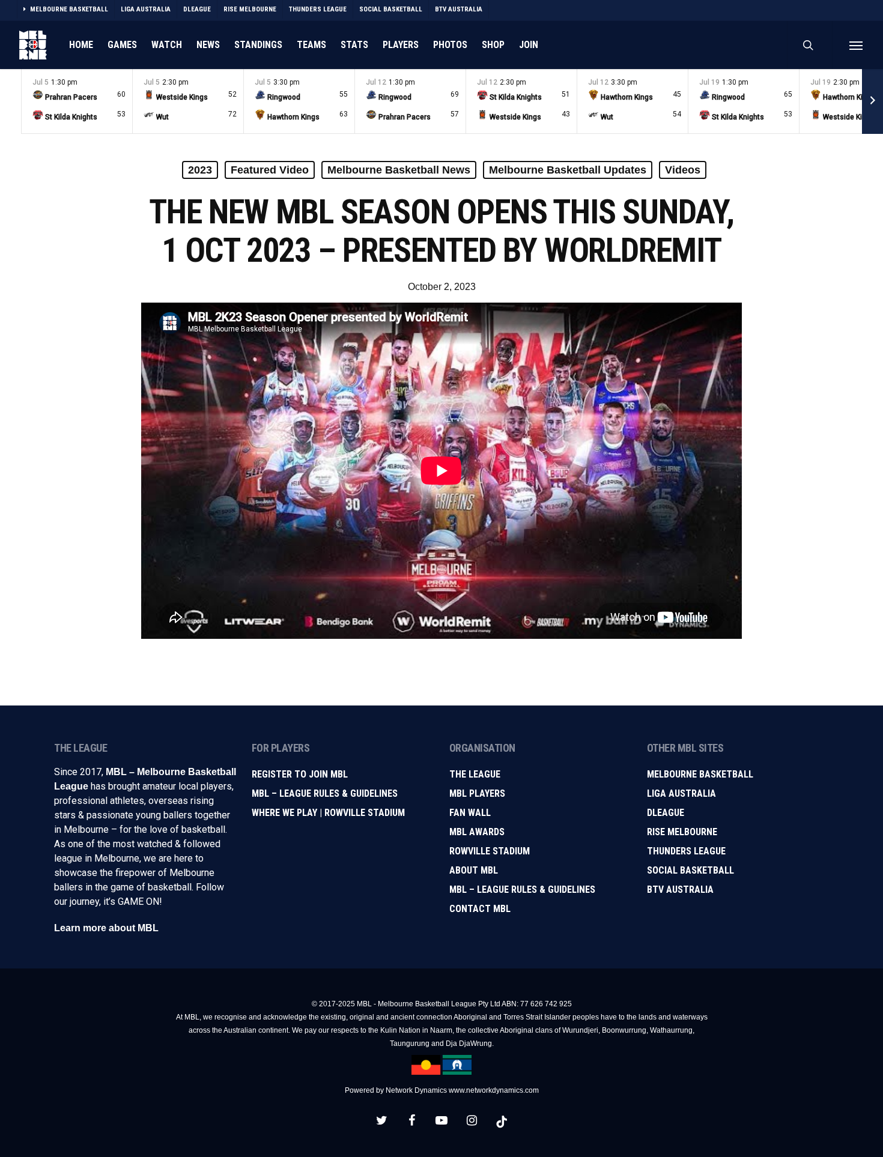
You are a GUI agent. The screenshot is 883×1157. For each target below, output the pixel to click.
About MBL (473, 870)
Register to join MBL (300, 774)
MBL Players (477, 793)
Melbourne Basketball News (398, 170)
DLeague (665, 812)
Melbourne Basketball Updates (567, 170)
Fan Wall (470, 812)
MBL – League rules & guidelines (522, 889)
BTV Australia (680, 889)
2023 (200, 170)
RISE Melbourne (682, 832)
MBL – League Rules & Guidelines (325, 793)
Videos (682, 170)
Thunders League (686, 851)
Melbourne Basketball (700, 774)
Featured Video (270, 170)
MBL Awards (477, 832)
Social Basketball (690, 870)
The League (474, 774)
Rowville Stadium (489, 851)
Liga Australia (681, 793)
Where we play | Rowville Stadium (328, 812)
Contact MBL (480, 908)
